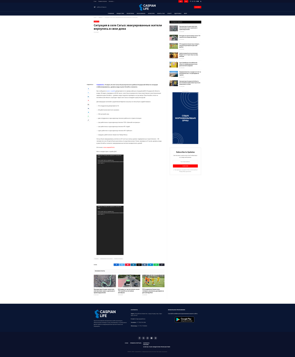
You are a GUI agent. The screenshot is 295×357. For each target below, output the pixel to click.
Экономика (141, 13)
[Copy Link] (88, 120)
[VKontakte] (88, 108)
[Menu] (94, 7)
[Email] (88, 104)
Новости (96, 21)
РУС (186, 1)
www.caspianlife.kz (109, 147)
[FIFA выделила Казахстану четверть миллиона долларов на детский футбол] (153, 281)
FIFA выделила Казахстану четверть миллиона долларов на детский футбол (153, 291)
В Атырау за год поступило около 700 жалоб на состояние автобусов (129, 291)
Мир (185, 13)
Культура (151, 13)
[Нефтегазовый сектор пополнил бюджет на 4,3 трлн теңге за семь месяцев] (173, 55)
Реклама (146, 344)
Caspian (96, 258)
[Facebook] (88, 88)
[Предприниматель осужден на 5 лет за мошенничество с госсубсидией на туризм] (173, 74)
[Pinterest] (88, 100)
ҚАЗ (181, 1)
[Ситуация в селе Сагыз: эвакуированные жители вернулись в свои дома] (129, 58)
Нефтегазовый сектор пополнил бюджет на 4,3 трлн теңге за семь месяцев (188, 55)
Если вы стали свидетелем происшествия (156, 346)
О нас (95, 1)
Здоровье (177, 13)
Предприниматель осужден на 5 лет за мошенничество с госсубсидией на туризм (190, 73)
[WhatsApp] (88, 116)
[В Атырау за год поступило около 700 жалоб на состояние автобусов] (129, 281)
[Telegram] (88, 112)
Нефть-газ (161, 13)
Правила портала (102, 1)
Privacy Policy (182, 171)
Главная (111, 13)
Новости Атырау (118, 258)
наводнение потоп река (106, 258)
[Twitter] (88, 92)
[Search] (200, 1)
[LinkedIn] (88, 96)
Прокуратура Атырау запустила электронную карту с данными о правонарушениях (104, 291)
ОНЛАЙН (197, 7)
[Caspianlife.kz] (147, 7)
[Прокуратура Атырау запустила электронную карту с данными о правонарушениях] (105, 281)
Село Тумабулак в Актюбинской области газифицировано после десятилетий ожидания (188, 64)
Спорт (169, 13)
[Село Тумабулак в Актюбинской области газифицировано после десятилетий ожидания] (173, 65)
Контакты (111, 1)
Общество (120, 13)
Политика (130, 13)
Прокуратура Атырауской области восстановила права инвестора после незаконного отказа (189, 83)
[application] (110, 179)
